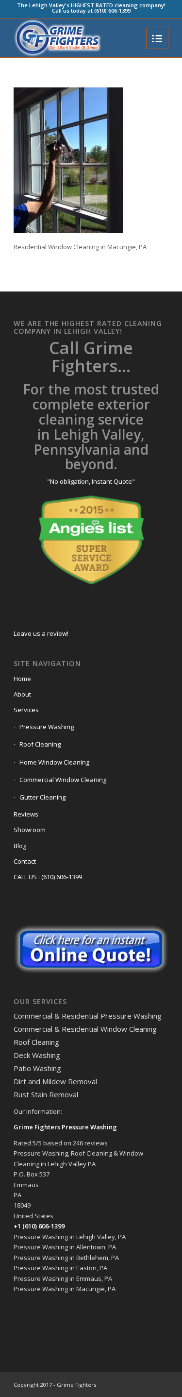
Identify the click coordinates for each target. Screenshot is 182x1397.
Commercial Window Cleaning (62, 779)
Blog (20, 845)
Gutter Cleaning (42, 797)
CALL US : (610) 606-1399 (48, 876)
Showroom (30, 829)
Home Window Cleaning (54, 762)
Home (22, 678)
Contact (25, 861)
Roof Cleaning (40, 744)
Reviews (26, 814)
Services (26, 709)
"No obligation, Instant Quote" (91, 481)
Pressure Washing (46, 726)
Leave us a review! (41, 633)
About (22, 694)
